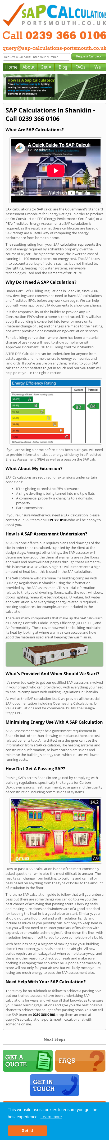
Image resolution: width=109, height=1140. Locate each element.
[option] (54, 87)
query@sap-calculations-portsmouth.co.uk (39, 1019)
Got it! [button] (27, 1130)
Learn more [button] (51, 1117)
